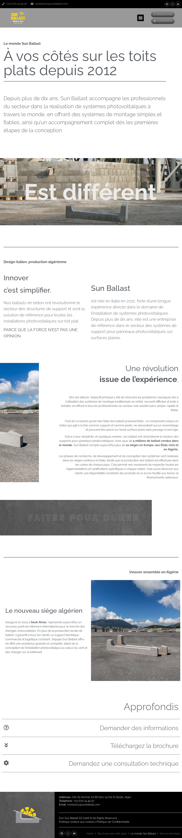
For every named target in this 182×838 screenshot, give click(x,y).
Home (90, 833)
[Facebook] (167, 4)
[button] (140, 18)
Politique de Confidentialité (113, 821)
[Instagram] (172, 4)
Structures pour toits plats (112, 833)
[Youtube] (178, 4)
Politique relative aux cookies (77, 821)
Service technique (170, 833)
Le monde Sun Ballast (143, 833)
